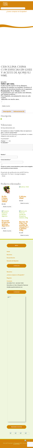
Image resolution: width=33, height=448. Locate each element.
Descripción (7, 111)
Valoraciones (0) (18, 111)
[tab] (7, 111)
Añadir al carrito (6, 106)
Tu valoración (4, 142)
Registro (9, 278)
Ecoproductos (11, 257)
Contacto (5, 5)
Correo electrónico (6, 159)
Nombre (3, 154)
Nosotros (5, 2)
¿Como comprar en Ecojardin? (16, 11)
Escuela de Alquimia (12, 260)
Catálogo (5, 4)
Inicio (8, 251)
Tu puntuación (5, 138)
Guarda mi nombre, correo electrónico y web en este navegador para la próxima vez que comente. (17, 167)
